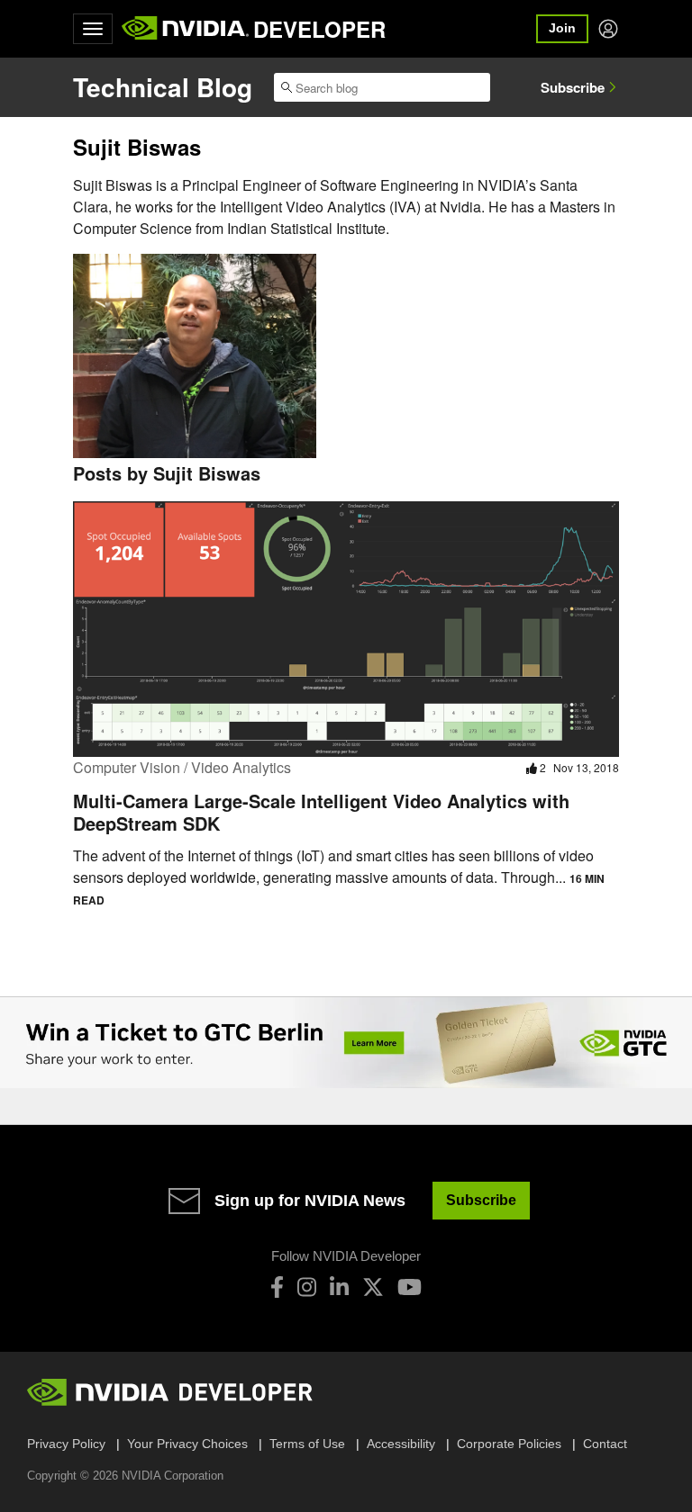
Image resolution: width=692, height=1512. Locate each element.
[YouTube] (409, 1287)
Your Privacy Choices (187, 1443)
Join (562, 28)
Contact (605, 1443)
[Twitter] (373, 1287)
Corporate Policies (509, 1443)
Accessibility (401, 1443)
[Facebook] (277, 1287)
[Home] (185, 28)
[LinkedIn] (339, 1287)
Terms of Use (307, 1443)
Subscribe (573, 87)
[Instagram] (306, 1287)
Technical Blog (162, 86)
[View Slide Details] (346, 1043)
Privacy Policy (66, 1443)
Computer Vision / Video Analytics (182, 767)
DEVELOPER (319, 28)
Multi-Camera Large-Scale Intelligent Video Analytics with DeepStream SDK (321, 811)
